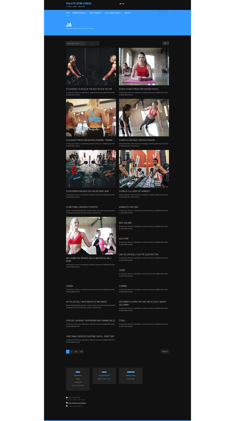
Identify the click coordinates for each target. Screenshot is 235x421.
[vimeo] (161, 11)
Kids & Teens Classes (112, 13)
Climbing (123, 286)
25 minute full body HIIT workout (134, 191)
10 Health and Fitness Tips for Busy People (139, 89)
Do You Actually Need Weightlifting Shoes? (86, 301)
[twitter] (164, 11)
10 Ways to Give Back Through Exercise (137, 140)
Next (76, 351)
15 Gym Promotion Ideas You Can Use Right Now (87, 191)
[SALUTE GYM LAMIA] (73, 397)
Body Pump (124, 238)
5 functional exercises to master (82, 207)
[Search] (88, 43)
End (81, 351)
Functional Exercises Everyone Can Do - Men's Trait (90, 336)
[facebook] (167, 11)
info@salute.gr (106, 379)
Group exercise (95, 13)
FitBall (122, 320)
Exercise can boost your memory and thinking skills (90, 320)
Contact (128, 13)
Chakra (69, 286)
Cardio (122, 270)
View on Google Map (78, 385)
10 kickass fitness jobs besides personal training (89, 140)
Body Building (125, 222)
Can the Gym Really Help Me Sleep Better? (138, 254)
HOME (68, 13)
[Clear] (95, 43)
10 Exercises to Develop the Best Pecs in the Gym (89, 89)
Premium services (79, 13)
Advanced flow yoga (128, 207)
